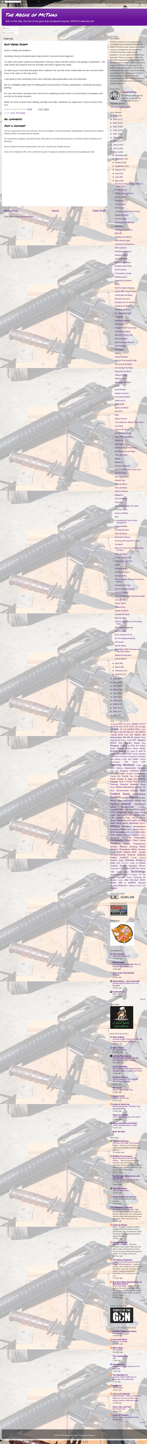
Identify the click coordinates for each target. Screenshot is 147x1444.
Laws (130, 812)
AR (124, 737)
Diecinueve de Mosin (123, 364)
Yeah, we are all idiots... (122, 1190)
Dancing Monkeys (122, 764)
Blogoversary (125, 746)
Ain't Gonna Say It (122, 572)
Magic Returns (132, 818)
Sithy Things (118, 1048)
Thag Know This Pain (124, 561)
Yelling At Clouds (135, 886)
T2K (112, 871)
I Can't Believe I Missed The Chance (129, 422)
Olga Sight (119, 444)
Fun (135, 781)
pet (123, 838)
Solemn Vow (120, 480)
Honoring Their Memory (124, 222)
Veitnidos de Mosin (122, 320)
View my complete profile (120, 107)
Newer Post (11, 210)
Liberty (136, 815)
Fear (131, 776)
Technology (20, 113)
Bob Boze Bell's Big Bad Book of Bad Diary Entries (127, 1283)
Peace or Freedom (121, 1415)
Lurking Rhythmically (122, 1056)
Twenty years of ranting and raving (125, 1417)
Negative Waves (139, 829)
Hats (117, 415)
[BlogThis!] (41, 109)
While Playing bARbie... (124, 437)
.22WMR (134, 724)
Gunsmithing (139, 794)
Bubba (142, 748)
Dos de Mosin (120, 646)
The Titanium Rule (119, 1050)
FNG (143, 776)
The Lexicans (118, 954)
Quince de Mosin (122, 408)
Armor (137, 737)
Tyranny (138, 877)
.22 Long (113, 724)
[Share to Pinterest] (48, 109)
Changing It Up (121, 190)
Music (129, 829)
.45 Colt (123, 729)
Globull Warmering (124, 787)
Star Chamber (120, 346)
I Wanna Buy (120, 607)
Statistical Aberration (123, 655)
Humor (126, 803)
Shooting (129, 860)
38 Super (114, 732)
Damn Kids (139, 762)
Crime (135, 759)
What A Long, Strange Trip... (123, 1090)
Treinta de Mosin (121, 215)
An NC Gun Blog (120, 1067)
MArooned (117, 1088)
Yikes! (117, 565)
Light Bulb (119, 226)
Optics (119, 835)
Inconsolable (127, 807)
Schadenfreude (118, 854)
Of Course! (119, 642)
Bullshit (113, 751)
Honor (138, 800)
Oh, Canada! (117, 1350)
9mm (120, 734)
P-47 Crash (119, 208)
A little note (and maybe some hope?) (126, 1117)
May (117, 181)
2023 (115, 127)
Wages (117, 459)
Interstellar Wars (117, 809)
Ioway (126, 809)
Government (122, 790)
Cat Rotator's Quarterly (123, 1207)
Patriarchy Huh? (121, 255)
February (119, 671)
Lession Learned (122, 393)
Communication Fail (123, 558)
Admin (137, 734)
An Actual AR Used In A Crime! (127, 541)
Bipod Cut (119, 440)
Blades (137, 743)
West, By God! (119, 1132)
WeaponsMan (119, 962)
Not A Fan (119, 502)
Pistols (127, 840)
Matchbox (141, 820)
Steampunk (114, 868)
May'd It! (118, 233)
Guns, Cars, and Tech (122, 1407)
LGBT (129, 815)
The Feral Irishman (121, 1141)
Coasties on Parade (120, 1342)
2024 (115, 123)
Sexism (142, 858)
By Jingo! (131, 751)
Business (122, 751)
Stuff (132, 868)
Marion (113, 820)
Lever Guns (121, 815)
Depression (130, 768)
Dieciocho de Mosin (123, 371)
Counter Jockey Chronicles (125, 1331)
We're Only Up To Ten (124, 635)
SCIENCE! (124, 858)
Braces (128, 748)
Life (112, 817)
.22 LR (120, 724)
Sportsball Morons (137, 866)
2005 (115, 715)
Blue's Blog (118, 1348)
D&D (126, 762)
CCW (128, 753)
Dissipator (124, 771)
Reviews (141, 849)
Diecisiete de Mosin (123, 382)
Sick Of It (118, 411)
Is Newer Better (121, 526)
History (133, 797)
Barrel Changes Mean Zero (126, 448)
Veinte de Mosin (121, 357)
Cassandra (120, 754)
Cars (112, 753)
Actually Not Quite (122, 614)
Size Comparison (122, 477)
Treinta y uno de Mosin (124, 193)
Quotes (113, 846)
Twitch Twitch (120, 603)
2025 (115, 119)
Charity (135, 754)
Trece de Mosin (121, 455)
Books (112, 748)
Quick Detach (120, 390)
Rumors (112, 852)
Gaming (114, 784)
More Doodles (120, 618)
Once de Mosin (121, 488)
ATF (134, 740)
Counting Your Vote (123, 585)
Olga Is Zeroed (121, 419)
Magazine (119, 495)
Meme (118, 823)
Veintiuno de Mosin (122, 331)
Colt (121, 756)
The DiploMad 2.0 (120, 1375)
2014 (115, 682)
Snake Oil (134, 863)
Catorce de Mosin (122, 429)
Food (112, 779)
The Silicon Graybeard (122, 1260)
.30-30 (125, 727)
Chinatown (119, 350)
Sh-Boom (116, 975)
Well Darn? (119, 324)
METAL (142, 823)
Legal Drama (139, 812)
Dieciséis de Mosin (122, 397)
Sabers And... (130, 852)
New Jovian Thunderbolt (123, 973)
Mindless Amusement (133, 826)
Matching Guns (121, 277)
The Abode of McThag (31, 14)
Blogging (114, 745)
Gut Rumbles (118, 992)
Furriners (142, 782)
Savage (142, 852)
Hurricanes (139, 804)
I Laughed (119, 317)
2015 (115, 679)
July (117, 173)
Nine (117, 517)
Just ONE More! (121, 259)
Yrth (143, 886)
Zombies (113, 888)
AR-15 (130, 737)
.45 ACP (114, 729)
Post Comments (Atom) (24, 217)
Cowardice (132, 756)
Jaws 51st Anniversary (121, 956)
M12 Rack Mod (121, 339)
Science (131, 854)
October (118, 162)
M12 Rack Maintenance (124, 342)
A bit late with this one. (121, 1098)
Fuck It (122, 782)
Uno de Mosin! (121, 659)
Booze (120, 748)
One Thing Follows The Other (127, 506)
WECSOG (134, 880)
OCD (133, 832)
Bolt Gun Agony (138, 746)
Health (125, 797)
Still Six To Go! (121, 473)
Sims (112, 863)
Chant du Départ (120, 1225)
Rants (142, 846)
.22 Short (126, 724)
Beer (121, 743)
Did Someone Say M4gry (125, 451)
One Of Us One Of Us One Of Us (128, 469)
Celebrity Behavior (122, 310)
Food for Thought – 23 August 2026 (126, 1180)
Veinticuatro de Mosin (123, 295)
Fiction (137, 776)
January (118, 674)
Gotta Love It (120, 400)
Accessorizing (120, 568)
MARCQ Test (120, 379)
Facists (113, 776)
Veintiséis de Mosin (123, 262)
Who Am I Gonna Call (123, 335)
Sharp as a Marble (120, 1115)
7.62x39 (113, 735)
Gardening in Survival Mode (123, 1209)
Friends (114, 781)
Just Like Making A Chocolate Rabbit (130, 596)
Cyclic (117, 386)
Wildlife (113, 883)
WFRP (142, 880)
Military (115, 826)
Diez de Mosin (121, 498)
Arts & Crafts (126, 740)
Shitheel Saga (116, 860)
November (119, 159)
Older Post (99, 210)
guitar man (117, 994)
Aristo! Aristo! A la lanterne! (124, 1197)
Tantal (126, 872)
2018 (115, 145)
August (118, 170)
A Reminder (119, 404)
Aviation (141, 740)
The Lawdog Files (120, 1356)
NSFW (127, 832)
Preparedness (139, 844)
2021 (115, 134)
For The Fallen (121, 219)
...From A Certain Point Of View (127, 211)
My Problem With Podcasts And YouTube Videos (127, 650)
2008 (115, 704)
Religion (114, 849)
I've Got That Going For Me (126, 360)
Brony (135, 748)
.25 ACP (141, 724)
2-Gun (143, 729)
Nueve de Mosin (121, 513)
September (120, 166)
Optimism (127, 835)
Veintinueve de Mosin (123, 230)
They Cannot (120, 204)
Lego (112, 815)
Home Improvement (125, 801)
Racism (123, 846)
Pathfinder (136, 835)
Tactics (119, 872)
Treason (129, 877)
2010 (115, 697)
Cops (125, 756)
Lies (143, 815)
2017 (115, 148)
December (119, 155)
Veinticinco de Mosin (123, 281)
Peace (142, 835)
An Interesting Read (123, 433)
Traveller (120, 877)
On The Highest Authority (125, 638)
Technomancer (116, 875)
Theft (125, 875)
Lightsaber (120, 818)
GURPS (115, 797)
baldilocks (117, 1386)
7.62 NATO (139, 732)
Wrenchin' (123, 885)
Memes (125, 823)
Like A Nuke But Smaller (125, 589)
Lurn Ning (119, 426)
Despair (141, 768)
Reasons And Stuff (122, 466)
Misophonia (115, 829)
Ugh (114, 1358)
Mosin (123, 829)
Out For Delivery (121, 491)
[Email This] (39, 109)
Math (112, 823)
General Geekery (129, 784)
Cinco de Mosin (121, 600)
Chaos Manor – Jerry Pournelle (126, 981)
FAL (119, 776)
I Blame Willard (121, 375)
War (127, 880)
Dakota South (119, 1096)
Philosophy (139, 837)
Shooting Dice (119, 1364)
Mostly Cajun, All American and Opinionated (126, 1177)
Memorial (134, 823)
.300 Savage (140, 727)
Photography (116, 840)
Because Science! (122, 299)
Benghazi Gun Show (123, 266)
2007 (115, 708)
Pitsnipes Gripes (120, 1188)
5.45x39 (121, 732)
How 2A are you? (119, 1409)
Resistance (125, 849)
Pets (129, 837)
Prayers (127, 844)
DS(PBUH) (134, 771)
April (117, 663)
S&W (119, 852)
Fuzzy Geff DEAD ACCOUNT (125, 1123)
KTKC (112, 812)
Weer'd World (118, 1037)
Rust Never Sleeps (122, 537)
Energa (130, 774)
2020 (115, 137)
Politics (115, 843)
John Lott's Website (121, 1394)
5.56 (127, 732)
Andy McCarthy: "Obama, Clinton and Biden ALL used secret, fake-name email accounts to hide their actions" (127, 1398)
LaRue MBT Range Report (126, 291)
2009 (115, 701)
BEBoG (113, 743)
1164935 (130, 729)
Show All (142, 999)
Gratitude (134, 791)
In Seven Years (121, 509)
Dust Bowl (119, 201)
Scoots (134, 858)
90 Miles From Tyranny (122, 1156)
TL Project (133, 875)
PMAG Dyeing (139, 840)
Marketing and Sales (126, 820)
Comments (9, 33)
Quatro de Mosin (121, 611)
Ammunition (116, 737)
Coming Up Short (122, 530)
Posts (7, 28)
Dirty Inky (114, 771)
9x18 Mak (129, 735)
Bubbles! (118, 462)
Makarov (142, 818)
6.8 (132, 732)
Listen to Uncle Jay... (122, 1104)
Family (125, 776)
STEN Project (124, 868)
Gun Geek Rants (120, 1339)
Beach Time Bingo (120, 1286)
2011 (115, 693)
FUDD (129, 782)
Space (123, 865)
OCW (137, 832)
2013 (115, 686)
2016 (115, 152)
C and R (140, 751)
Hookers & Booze (120, 1077)
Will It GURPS (127, 882)
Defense (119, 768)
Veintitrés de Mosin (122, 306)
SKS (118, 863)
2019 (115, 141)
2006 (115, 711)
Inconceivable (120, 197)
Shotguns (140, 860)
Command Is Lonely (123, 273)
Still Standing (117, 1388)
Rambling (133, 847)
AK (143, 734)
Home (55, 210)
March (118, 667)
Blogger (92, 1435)
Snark (142, 863)
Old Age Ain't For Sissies (125, 302)
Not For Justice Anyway (124, 288)
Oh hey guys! (118, 1333)
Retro (134, 849)
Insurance (142, 807)
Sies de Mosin (120, 576)
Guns (13, 113)
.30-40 (131, 727)
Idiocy (113, 807)
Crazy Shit (126, 759)
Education (120, 773)
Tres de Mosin (120, 631)
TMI (140, 875)
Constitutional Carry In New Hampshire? (126, 521)
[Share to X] (43, 109)
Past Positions (121, 270)
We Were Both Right (123, 313)
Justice (142, 809)
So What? (119, 544)
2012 (115, 690)
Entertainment (139, 774)
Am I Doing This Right (124, 368)
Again (117, 353)
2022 (115, 130)
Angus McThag (129, 92)
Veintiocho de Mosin (123, 237)
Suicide (142, 868)
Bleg (143, 743)
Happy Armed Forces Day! (125, 328)
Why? (115, 1227)
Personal (114, 837)
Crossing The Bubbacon (125, 244)
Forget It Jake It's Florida (131, 779)
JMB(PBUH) (134, 809)
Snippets (113, 866)
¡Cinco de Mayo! (121, 593)
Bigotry (128, 743)
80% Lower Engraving (124, 627)
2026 (115, 116)
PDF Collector (120, 248)
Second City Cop (120, 1242)
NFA (112, 832)
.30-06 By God (116, 727)
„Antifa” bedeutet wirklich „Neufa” (125, 1125)
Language (121, 812)
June (117, 177)
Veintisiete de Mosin (123, 251)
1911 (137, 729)
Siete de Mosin (121, 554)
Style (137, 868)
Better (117, 284)
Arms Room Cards (122, 240)
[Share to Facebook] (46, 109)
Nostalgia (120, 832)
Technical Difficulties (120, 1244)
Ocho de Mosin (121, 533)
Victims (120, 880)
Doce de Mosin (121, 484)
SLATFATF (125, 863)
